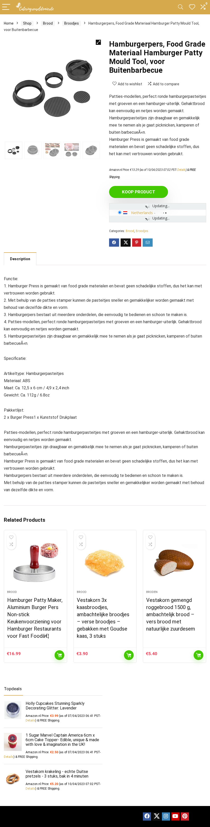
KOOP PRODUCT (138, 191)
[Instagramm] (166, 816)
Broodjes (71, 23)
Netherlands (142, 212)
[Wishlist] (192, 7)
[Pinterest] (185, 816)
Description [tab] (20, 259)
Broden (152, 592)
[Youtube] (175, 816)
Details (181, 170)
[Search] (180, 7)
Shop (27, 23)
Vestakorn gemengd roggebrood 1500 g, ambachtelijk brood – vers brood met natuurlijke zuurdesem (170, 614)
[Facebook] (147, 816)
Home (9, 23)
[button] (98, 42)
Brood (48, 23)
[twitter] (156, 816)
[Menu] (6, 7)
